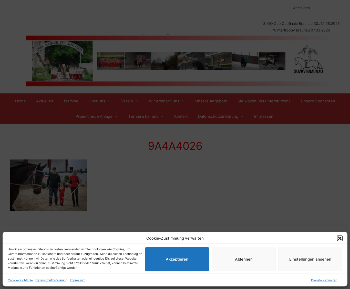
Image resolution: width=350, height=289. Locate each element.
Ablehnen (244, 259)
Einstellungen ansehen (310, 259)
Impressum (77, 280)
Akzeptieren (177, 259)
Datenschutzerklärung (51, 280)
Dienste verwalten (324, 280)
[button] (339, 238)
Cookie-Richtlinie (20, 280)
